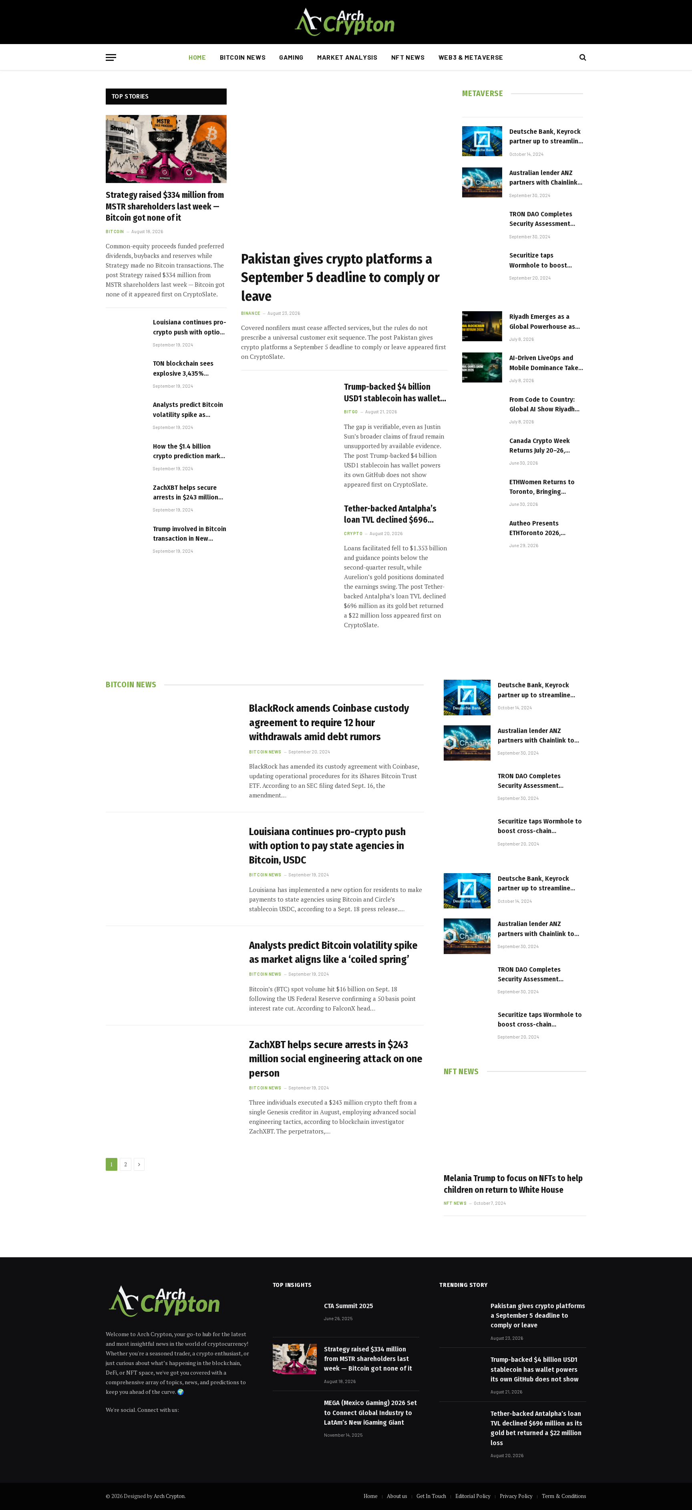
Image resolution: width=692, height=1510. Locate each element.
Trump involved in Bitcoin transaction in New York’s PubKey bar (189, 534)
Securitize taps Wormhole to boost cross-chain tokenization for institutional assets (538, 260)
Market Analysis (347, 57)
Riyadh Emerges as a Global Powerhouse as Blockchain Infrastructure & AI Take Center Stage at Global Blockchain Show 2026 (544, 322)
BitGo (351, 411)
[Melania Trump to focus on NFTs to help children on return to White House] (515, 1126)
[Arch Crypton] (346, 22)
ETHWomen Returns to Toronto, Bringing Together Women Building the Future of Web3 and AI (542, 487)
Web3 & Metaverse (471, 57)
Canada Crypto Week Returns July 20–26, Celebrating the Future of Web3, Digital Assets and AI (546, 446)
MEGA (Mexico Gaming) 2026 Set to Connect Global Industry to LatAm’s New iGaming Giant (370, 1413)
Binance (250, 313)
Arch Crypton (169, 1496)
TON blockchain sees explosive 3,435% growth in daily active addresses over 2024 (185, 369)
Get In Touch (431, 1496)
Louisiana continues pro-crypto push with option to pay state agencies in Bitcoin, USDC (189, 327)
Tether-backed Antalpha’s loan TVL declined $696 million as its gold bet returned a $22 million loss (391, 514)
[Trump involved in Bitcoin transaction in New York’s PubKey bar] (126, 538)
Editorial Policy (473, 1496)
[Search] (582, 57)
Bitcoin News (243, 57)
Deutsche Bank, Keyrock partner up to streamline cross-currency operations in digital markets (545, 137)
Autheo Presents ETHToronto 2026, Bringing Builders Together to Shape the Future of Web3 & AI (542, 528)
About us (397, 1496)
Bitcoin (115, 231)
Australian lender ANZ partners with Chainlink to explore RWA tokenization (543, 178)
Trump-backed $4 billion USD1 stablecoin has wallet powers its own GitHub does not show (393, 393)
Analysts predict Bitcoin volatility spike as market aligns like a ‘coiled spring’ (188, 410)
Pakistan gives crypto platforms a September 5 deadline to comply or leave (340, 277)
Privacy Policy (516, 1496)
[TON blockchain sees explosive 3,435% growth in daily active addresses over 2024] (126, 373)
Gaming (291, 57)
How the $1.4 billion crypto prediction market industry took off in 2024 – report (190, 451)
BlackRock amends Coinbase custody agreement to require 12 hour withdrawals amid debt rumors (329, 722)
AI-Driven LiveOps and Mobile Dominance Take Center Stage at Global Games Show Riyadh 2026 (543, 363)
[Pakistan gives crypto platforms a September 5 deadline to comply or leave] (344, 166)
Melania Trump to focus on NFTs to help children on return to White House (513, 1184)
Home (197, 57)
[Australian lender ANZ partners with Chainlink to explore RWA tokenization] (482, 182)
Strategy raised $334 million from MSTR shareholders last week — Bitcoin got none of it (165, 206)
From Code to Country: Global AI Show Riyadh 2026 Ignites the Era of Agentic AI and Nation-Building (542, 405)
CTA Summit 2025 (348, 1306)
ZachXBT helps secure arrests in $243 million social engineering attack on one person (185, 493)
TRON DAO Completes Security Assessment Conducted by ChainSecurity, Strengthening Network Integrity (544, 219)
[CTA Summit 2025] (295, 1316)
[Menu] (111, 57)
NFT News (408, 57)
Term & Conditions (564, 1496)
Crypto (353, 533)
